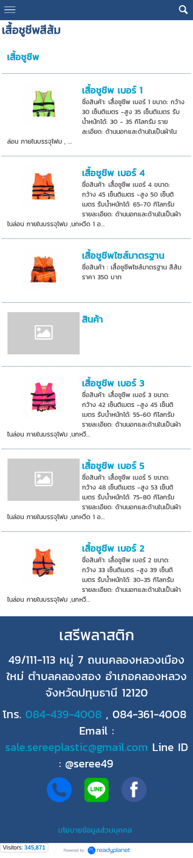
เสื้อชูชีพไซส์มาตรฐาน (123, 255)
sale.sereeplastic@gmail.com (76, 747)
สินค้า (92, 319)
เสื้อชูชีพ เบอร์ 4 (113, 173)
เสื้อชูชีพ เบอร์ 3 (113, 383)
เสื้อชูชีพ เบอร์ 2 (113, 548)
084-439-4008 (63, 714)
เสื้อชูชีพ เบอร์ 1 (112, 90)
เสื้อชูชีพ (23, 57)
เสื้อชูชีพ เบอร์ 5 (113, 466)
